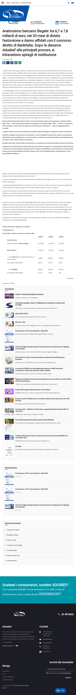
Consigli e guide (12, 550)
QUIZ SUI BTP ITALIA (21, 313)
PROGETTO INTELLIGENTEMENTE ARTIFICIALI (29, 294)
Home (8, 3)
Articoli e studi (8, 59)
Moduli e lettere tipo (13, 555)
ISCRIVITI (68, 678)
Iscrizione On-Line (7, 680)
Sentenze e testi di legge (14, 545)
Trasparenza (6, 671)
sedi (16, 632)
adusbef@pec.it (47, 642)
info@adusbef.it (47, 639)
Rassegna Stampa (12, 535)
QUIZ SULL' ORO (20, 322)
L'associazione (15, 3)
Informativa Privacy (66, 673)
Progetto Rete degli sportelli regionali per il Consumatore (32, 389)
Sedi (3, 674)
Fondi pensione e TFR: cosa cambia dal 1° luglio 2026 (31, 331)
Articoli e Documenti (8, 677)
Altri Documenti (12, 560)
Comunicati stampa (13, 530)
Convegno (18, 446)
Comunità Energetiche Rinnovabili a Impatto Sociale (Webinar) (34, 420)
